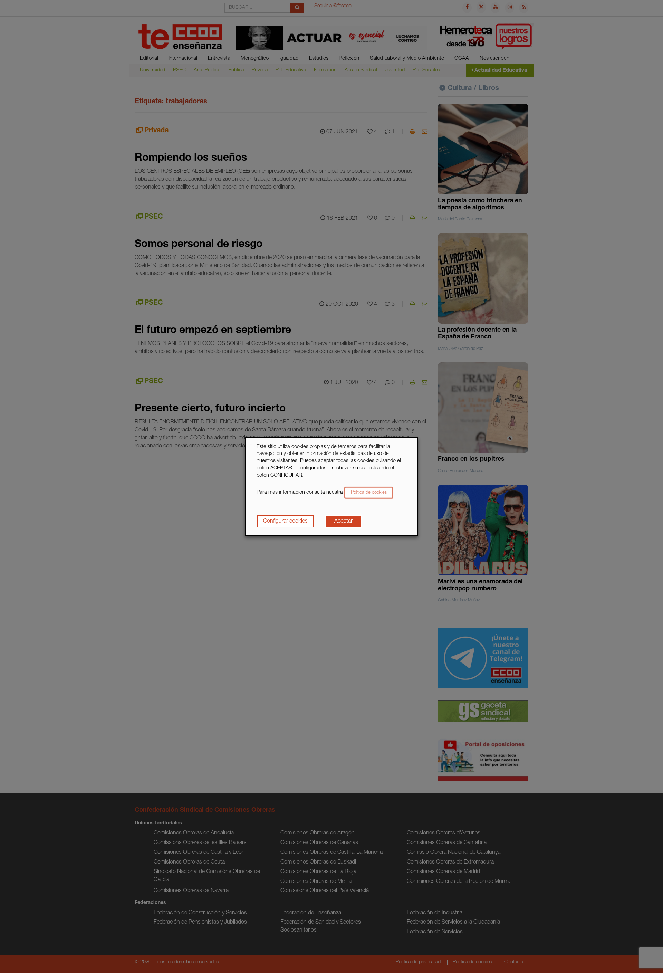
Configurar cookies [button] (285, 521)
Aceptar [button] (343, 521)
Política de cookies (369, 492)
